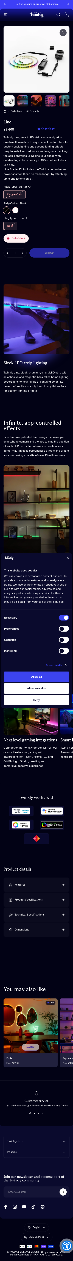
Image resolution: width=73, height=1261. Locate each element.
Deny (36, 699)
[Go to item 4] (64, 100)
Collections (16, 111)
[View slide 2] (34, 1113)
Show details (54, 665)
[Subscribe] (63, 1192)
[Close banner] (67, 558)
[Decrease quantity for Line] (7, 252)
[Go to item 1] (22, 100)
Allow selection (36, 688)
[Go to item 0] (9, 100)
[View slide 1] (30, 1113)
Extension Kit (14, 194)
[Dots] (31, 1025)
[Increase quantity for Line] (22, 252)
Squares (68, 1058)
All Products (32, 111)
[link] (31, 714)
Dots (9, 1058)
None (10, 226)
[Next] (68, 4)
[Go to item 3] (50, 100)
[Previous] (5, 4)
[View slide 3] (38, 1113)
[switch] (64, 629)
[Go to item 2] (36, 100)
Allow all (36, 676)
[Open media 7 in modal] (63, 32)
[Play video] (36, 511)
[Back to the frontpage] (5, 111)
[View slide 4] (43, 1113)
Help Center (38, 5)
